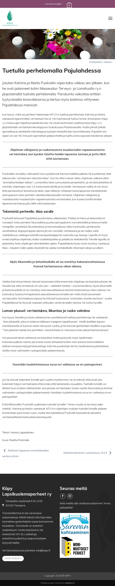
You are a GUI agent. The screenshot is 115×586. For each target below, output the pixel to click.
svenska (49, 3)
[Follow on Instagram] (70, 496)
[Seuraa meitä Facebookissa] (62, 496)
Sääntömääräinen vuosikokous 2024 (85, 452)
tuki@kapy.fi (42, 550)
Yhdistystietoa (96, 62)
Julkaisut (108, 62)
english (58, 3)
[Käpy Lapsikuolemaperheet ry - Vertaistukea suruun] (17, 18)
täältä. (16, 542)
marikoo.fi (70, 582)
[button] (110, 18)
